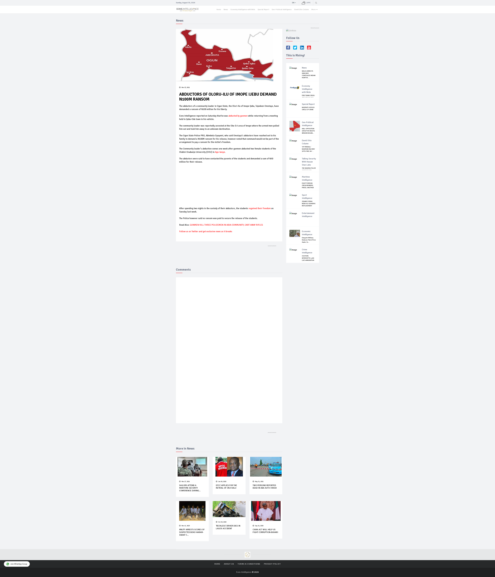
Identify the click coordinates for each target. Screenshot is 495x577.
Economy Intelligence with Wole (242, 9)
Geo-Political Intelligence (282, 9)
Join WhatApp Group (18, 564)
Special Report (263, 9)
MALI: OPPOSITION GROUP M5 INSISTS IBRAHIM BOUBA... (308, 131)
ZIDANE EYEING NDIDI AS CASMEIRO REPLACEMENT (308, 203)
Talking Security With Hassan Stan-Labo (309, 161)
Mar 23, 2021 (186, 87)
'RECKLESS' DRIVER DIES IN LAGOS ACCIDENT (228, 527)
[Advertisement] (229, 185)
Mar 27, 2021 (186, 482)
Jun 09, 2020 (222, 482)
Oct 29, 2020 (222, 522)
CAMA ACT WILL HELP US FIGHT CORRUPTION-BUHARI (265, 531)
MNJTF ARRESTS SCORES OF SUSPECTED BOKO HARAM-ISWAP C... (192, 532)
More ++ (314, 9)
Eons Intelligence (244, 572)
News (226, 9)
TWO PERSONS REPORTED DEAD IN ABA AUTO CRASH (265, 486)
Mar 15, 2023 (186, 526)
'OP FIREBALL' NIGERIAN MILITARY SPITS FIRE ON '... (308, 149)
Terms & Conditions (249, 564)
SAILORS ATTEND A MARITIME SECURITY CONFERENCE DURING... (190, 488)
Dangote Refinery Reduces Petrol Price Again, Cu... (309, 240)
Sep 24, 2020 (259, 526)
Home (218, 9)
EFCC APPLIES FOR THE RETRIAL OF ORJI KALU (226, 486)
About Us (229, 564)
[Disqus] (229, 317)
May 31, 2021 (259, 482)
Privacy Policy (272, 564)
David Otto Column (301, 9)
